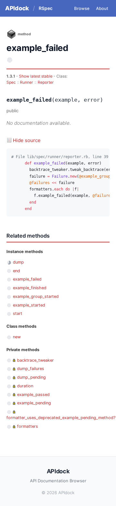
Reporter (46, 82)
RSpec (46, 8)
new (17, 336)
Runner (26, 82)
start (17, 313)
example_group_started (36, 296)
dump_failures (30, 368)
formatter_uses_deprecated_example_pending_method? (60, 417)
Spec (11, 82)
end (16, 270)
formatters (27, 426)
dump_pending (31, 377)
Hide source (27, 140)
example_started (29, 305)
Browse (82, 8)
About (102, 8)
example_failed (27, 279)
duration (25, 386)
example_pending (34, 403)
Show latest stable (36, 76)
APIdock (17, 8)
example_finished (29, 287)
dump (18, 262)
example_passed (33, 394)
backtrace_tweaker (35, 360)
